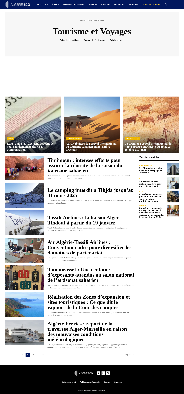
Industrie (142, 205)
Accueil (83, 20)
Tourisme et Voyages (74, 138)
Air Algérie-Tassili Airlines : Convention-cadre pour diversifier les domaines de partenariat (89, 247)
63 (43, 354)
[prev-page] (7, 355)
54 (22, 354)
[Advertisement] (92, 77)
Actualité (63, 40)
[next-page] (48, 355)
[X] (108, 373)
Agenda (87, 40)
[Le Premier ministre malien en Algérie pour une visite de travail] (173, 183)
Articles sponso (116, 40)
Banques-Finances (145, 165)
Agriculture (100, 40)
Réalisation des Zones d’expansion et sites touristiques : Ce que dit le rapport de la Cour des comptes (88, 302)
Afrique (75, 40)
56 (33, 354)
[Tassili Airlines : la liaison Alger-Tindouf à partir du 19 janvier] (24, 222)
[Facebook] (98, 373)
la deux (10, 138)
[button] (165, 4)
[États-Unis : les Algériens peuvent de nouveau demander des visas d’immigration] (33, 125)
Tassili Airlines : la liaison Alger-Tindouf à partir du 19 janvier (84, 220)
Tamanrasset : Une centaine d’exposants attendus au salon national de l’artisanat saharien (90, 275)
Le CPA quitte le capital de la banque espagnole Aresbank (150, 170)
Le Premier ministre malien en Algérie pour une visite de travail (150, 183)
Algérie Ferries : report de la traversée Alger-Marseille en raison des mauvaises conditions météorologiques (87, 331)
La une (141, 179)
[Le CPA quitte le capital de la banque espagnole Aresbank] (173, 169)
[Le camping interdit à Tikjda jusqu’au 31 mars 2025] (24, 195)
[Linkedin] (103, 373)
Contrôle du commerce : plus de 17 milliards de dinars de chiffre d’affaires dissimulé (151, 197)
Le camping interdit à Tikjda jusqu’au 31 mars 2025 (90, 192)
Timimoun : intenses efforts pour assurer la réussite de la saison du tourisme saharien (84, 165)
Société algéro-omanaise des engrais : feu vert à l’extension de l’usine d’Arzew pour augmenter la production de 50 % (151, 212)
